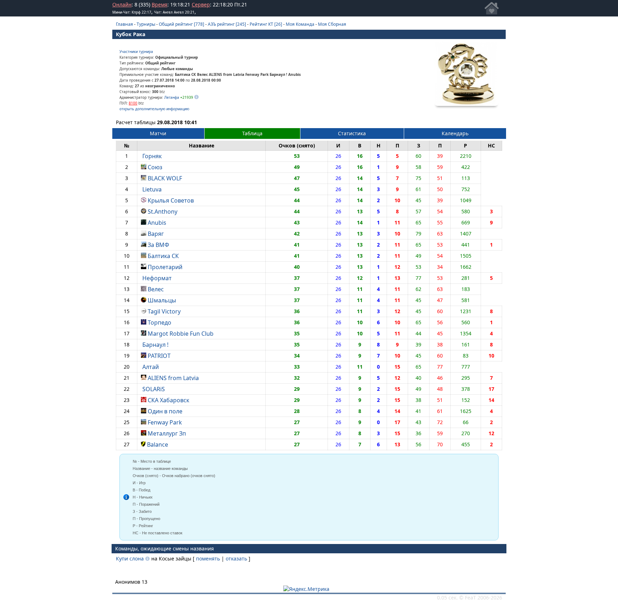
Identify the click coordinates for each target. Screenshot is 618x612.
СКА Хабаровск (168, 400)
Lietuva (152, 189)
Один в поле (165, 411)
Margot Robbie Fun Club (181, 333)
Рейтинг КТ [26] (266, 24)
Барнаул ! (155, 345)
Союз (155, 167)
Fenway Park (165, 422)
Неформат (157, 278)
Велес (156, 289)
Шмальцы (162, 300)
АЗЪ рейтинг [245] (227, 24)
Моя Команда (300, 24)
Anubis (157, 222)
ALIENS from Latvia (173, 378)
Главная (124, 24)
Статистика (352, 133)
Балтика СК (163, 256)
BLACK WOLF (165, 178)
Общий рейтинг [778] (181, 24)
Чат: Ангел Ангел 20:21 (174, 12)
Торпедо (159, 322)
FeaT (470, 597)
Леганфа (171, 97)
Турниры (146, 24)
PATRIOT (159, 356)
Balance (157, 444)
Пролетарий (165, 267)
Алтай (150, 367)
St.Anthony (162, 211)
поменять (208, 558)
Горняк (152, 156)
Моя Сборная (332, 24)
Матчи (158, 133)
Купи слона (130, 558)
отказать (236, 558)
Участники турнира (136, 51)
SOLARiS (153, 389)
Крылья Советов (171, 200)
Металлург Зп (167, 433)
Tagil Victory (164, 311)
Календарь (455, 133)
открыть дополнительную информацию (154, 108)
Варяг (156, 234)
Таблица (252, 133)
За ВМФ (158, 245)
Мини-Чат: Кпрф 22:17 (131, 12)
